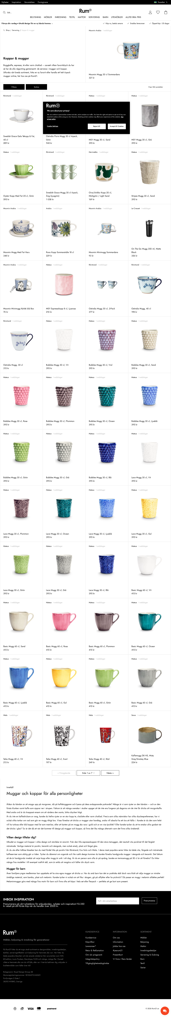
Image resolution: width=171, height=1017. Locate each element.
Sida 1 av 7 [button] (87, 773)
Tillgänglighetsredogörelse (97, 963)
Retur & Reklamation (95, 950)
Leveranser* (91, 946)
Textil (142, 963)
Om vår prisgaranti (94, 955)
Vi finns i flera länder (122, 959)
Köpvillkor (90, 942)
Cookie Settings (52, 126)
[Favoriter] (158, 12)
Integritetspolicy (93, 959)
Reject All (96, 126)
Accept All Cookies (117, 126)
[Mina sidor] (150, 12)
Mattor (143, 946)
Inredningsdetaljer (148, 950)
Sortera (36, 87)
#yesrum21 (118, 950)
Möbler (143, 938)
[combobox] (160, 2)
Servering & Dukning (149, 955)
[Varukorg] (165, 12)
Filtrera (13, 87)
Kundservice (91, 938)
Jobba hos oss (119, 946)
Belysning (144, 942)
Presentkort (118, 955)
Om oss (116, 938)
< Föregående (63, 773)
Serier (143, 968)
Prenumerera (149, 900)
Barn (142, 959)
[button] (161, 2)
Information (118, 942)
